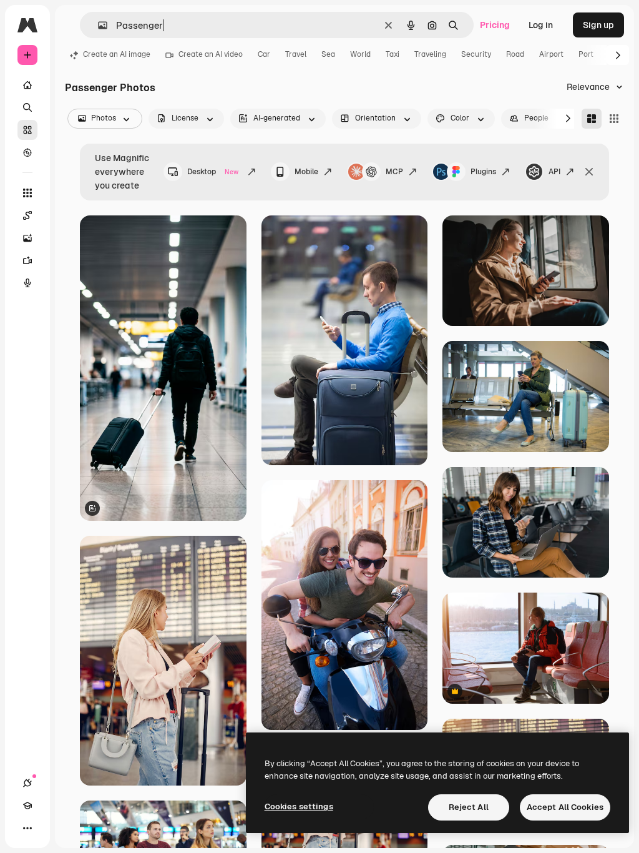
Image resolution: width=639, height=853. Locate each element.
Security (476, 54)
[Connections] (27, 783)
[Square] (614, 119)
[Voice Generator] (27, 283)
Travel (295, 54)
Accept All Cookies (565, 807)
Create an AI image (116, 54)
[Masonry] (592, 119)
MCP (394, 172)
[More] (27, 828)
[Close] (589, 172)
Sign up (598, 25)
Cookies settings (299, 806)
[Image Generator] (27, 238)
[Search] (27, 107)
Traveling (430, 54)
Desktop (212, 172)
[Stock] (27, 130)
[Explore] (27, 152)
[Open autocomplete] (97, 25)
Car (264, 54)
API (554, 172)
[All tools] (27, 193)
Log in (541, 25)
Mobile (306, 172)
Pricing (495, 25)
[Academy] (27, 806)
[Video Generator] (27, 260)
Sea (328, 54)
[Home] (27, 85)
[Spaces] (27, 215)
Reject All (469, 807)
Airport (551, 54)
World (360, 54)
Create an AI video (210, 54)
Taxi (392, 54)
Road (515, 54)
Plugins (483, 172)
